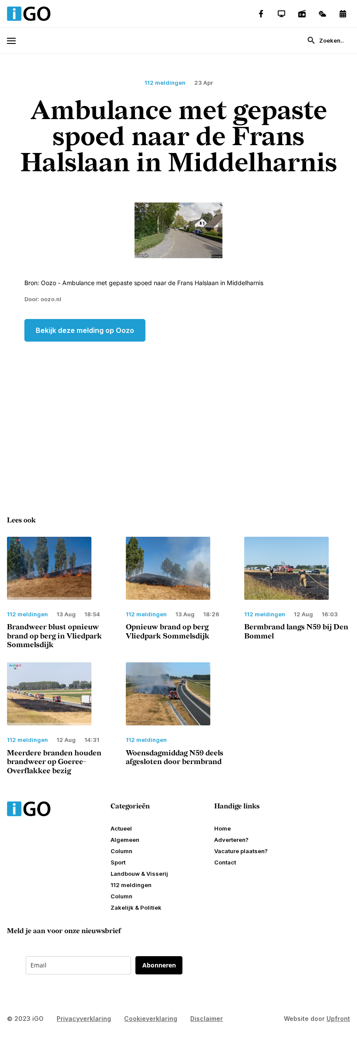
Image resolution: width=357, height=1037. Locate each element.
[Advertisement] (178, 411)
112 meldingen (131, 884)
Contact (225, 862)
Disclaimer (206, 1018)
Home (222, 828)
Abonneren (159, 965)
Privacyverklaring (84, 1018)
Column (121, 851)
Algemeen (125, 839)
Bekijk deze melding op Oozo (85, 330)
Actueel (121, 828)
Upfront (338, 1018)
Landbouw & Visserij (139, 873)
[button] (15, 41)
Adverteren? (231, 839)
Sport (118, 862)
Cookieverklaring (150, 1018)
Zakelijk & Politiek (136, 907)
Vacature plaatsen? (241, 851)
